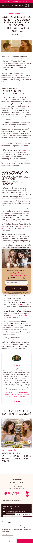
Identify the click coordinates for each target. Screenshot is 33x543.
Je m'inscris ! (16, 288)
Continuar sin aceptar (23, 514)
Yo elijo (8, 541)
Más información (7, 535)
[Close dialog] (28, 251)
